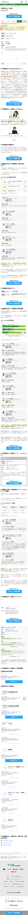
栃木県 (5, 6)
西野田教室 (4, 728)
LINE (10, 869)
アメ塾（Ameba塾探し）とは (16, 876)
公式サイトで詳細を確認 (14, 16)
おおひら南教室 (4, 675)
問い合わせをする (4, 663)
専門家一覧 (11, 881)
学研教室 (7, 41)
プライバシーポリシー (7, 884)
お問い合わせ (12, 886)
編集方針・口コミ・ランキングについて (14, 878)
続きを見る (14, 140)
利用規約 (22, 881)
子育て (23, 869)
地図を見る (4, 679)
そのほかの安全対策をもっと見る (14, 656)
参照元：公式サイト (23, 471)
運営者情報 (17, 881)
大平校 (3, 754)
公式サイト (14, 681)
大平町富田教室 (5, 780)
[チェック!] (24, 699)
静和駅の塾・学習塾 (6, 845)
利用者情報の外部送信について (18, 884)
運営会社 (6, 886)
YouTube (14, 871)
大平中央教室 (4, 737)
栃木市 (8, 6)
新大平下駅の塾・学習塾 (7, 840)
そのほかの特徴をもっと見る (14, 646)
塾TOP (2, 6)
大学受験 (16, 869)
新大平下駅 (11, 6)
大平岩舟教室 (4, 696)
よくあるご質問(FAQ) (20, 886)
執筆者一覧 (6, 881)
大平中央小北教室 (5, 771)
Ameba (9, 901)
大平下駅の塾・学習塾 (7, 842)
